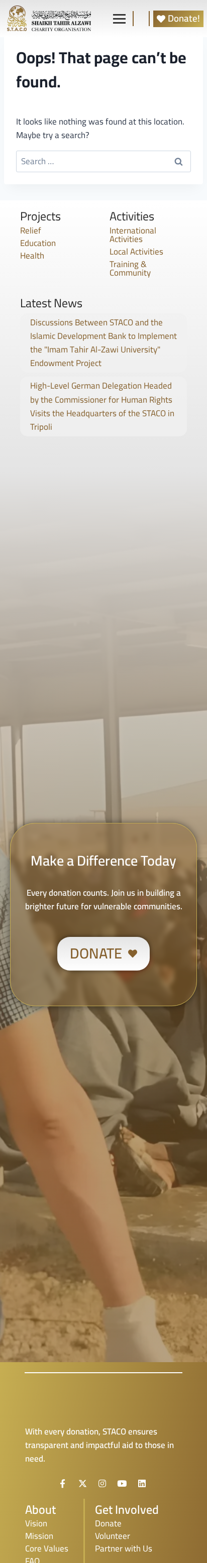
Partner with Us (123, 1548)
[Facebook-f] (63, 1483)
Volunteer (112, 1536)
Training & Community (130, 268)
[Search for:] (103, 161)
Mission (39, 1536)
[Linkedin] (142, 1483)
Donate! (184, 19)
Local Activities (136, 252)
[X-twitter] (82, 1483)
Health (32, 256)
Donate (108, 1523)
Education (38, 243)
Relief (30, 230)
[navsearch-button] (141, 18)
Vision (36, 1523)
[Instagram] (102, 1483)
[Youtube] (122, 1483)
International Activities (133, 234)
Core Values (46, 1548)
